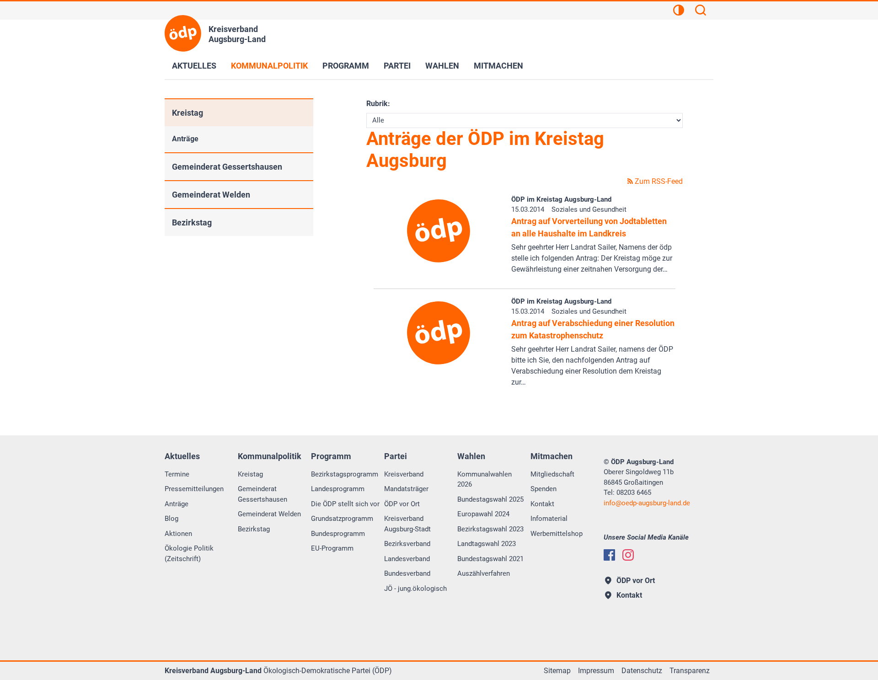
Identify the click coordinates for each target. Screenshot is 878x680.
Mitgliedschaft (552, 474)
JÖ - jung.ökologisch (415, 588)
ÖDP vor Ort (402, 504)
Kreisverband (403, 474)
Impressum (596, 670)
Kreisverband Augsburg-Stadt (407, 523)
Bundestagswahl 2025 (490, 499)
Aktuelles (194, 65)
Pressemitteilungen (194, 489)
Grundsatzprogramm (342, 518)
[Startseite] (183, 33)
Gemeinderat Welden (211, 194)
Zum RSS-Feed (658, 181)
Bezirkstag (192, 222)
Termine (177, 474)
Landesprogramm (337, 489)
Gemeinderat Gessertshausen (227, 166)
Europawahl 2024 (483, 514)
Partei (397, 65)
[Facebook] (609, 555)
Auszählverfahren (483, 573)
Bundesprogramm (338, 534)
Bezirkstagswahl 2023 (490, 529)
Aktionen (178, 534)
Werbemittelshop (556, 534)
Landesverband (407, 559)
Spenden (543, 489)
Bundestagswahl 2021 (490, 559)
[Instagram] (628, 555)
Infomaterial (548, 518)
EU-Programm (332, 548)
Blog (171, 518)
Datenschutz (641, 670)
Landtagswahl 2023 (486, 544)
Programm (345, 65)
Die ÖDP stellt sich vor (345, 504)
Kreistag (187, 113)
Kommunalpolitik (269, 65)
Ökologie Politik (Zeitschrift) (189, 553)
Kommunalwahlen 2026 (484, 479)
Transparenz (689, 670)
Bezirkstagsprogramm (344, 474)
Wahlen (442, 65)
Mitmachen (498, 65)
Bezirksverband (407, 544)
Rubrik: (378, 103)
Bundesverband (407, 573)
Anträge (185, 138)
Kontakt (542, 504)
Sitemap (557, 670)
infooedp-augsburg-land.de (647, 503)
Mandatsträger (406, 489)
